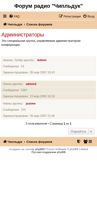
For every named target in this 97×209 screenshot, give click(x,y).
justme (31, 103)
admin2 (31, 83)
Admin (42, 60)
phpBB (39, 149)
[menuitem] (14, 16)
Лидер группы (12, 53)
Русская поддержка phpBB (49, 152)
